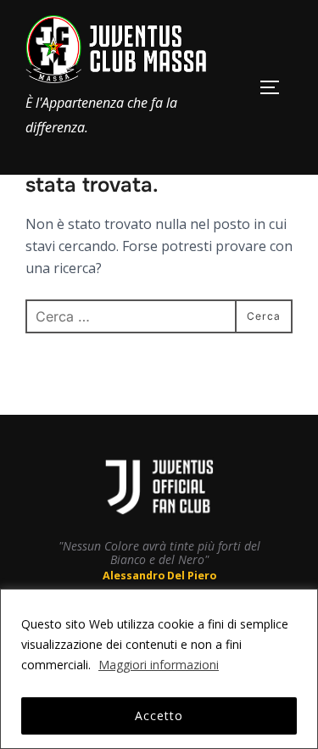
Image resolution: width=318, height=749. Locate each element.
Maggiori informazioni (158, 665)
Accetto (159, 715)
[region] (159, 669)
